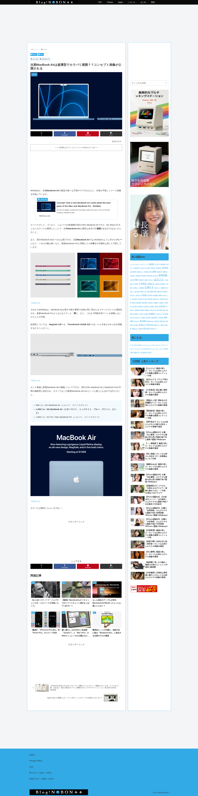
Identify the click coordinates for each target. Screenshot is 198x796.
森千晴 (145, 299)
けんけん (137, 264)
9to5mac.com (35, 303)
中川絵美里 (162, 264)
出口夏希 (153, 272)
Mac (41, 54)
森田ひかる (156, 299)
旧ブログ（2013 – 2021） (41, 773)
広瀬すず (149, 287)
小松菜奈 (135, 284)
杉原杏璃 (149, 295)
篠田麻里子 (154, 317)
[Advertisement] (99, 23)
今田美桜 (164, 268)
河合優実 (151, 306)
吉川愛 (132, 280)
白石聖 (141, 314)
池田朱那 (140, 306)
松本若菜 (140, 299)
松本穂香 (134, 299)
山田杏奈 (157, 284)
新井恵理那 (150, 291)
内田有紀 (146, 271)
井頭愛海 (158, 268)
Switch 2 (140, 345)
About (32, 755)
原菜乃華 (149, 275)
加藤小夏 (159, 271)
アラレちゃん (147, 345)
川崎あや (135, 287)
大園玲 (146, 280)
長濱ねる (142, 325)
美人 (139, 352)
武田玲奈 (150, 302)
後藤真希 (163, 287)
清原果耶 (137, 310)
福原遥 (143, 317)
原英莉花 (143, 275)
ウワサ (153, 345)
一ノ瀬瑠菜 (150, 264)
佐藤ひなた (140, 271)
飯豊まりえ (157, 325)
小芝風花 (143, 284)
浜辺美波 (162, 306)
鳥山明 (149, 352)
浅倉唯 (156, 306)
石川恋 (132, 317)
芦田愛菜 (160, 317)
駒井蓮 (162, 325)
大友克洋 (165, 348)
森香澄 (162, 299)
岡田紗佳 (162, 284)
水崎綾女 (161, 302)
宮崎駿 (135, 352)
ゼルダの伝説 (145, 348)
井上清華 (147, 268)
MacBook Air (46, 59)
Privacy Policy (35, 761)
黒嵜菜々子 (154, 328)
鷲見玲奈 (146, 328)
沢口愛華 (145, 306)
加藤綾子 (165, 271)
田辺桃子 (135, 314)
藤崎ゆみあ (150, 321)
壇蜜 (136, 280)
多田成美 (141, 280)
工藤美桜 (141, 287)
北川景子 (132, 275)
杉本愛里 (155, 295)
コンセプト (138, 348)
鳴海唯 (141, 328)
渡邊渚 (142, 310)
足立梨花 (135, 325)
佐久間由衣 (133, 271)
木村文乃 (138, 295)
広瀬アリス (157, 287)
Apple (35, 54)
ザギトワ (142, 264)
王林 (164, 310)
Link (31, 767)
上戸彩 (157, 264)
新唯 (155, 291)
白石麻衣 (145, 314)
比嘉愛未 (155, 302)
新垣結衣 (159, 291)
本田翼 (144, 295)
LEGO (135, 345)
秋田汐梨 (148, 317)
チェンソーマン (154, 348)
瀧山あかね (153, 310)
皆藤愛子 (152, 314)
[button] (111, 133)
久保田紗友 (136, 268)
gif (132, 345)
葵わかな (136, 321)
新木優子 (165, 291)
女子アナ (159, 279)
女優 (131, 352)
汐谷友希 (134, 306)
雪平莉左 (149, 325)
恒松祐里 (137, 291)
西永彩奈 (156, 321)
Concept (35, 59)
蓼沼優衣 (143, 321)
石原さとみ (159, 314)
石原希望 (165, 314)
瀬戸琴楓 (159, 310)
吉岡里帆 (162, 275)
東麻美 (160, 295)
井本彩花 (152, 268)
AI (130, 345)
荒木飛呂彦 (144, 352)
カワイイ (163, 345)
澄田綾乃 (147, 310)
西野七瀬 (162, 321)
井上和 (142, 268)
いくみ (132, 264)
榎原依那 (138, 302)
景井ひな (132, 295)
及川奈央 (155, 275)
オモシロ (158, 345)
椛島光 (134, 302)
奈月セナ (151, 280)
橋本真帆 (144, 302)
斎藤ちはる (143, 291)
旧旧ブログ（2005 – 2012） (42, 779)
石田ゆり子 (138, 317)
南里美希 (138, 275)
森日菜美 (150, 299)
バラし (161, 348)
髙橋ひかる (135, 328)
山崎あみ (150, 284)
